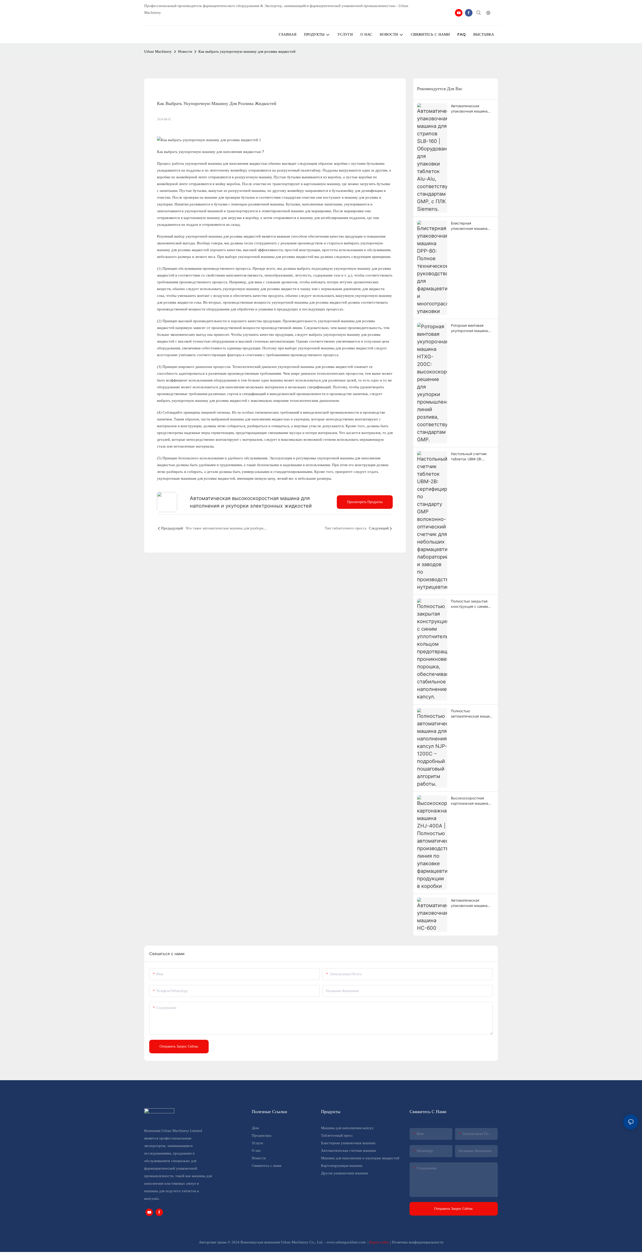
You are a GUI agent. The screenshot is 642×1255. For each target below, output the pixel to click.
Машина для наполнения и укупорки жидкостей (360, 1158)
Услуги (257, 1143)
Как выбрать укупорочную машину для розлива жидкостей (246, 51)
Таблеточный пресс (337, 1135)
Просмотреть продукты (364, 502)
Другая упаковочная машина (344, 1173)
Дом (255, 1128)
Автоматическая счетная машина (348, 1151)
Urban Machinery (158, 51)
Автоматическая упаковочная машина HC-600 (469, 903)
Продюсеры (261, 1135)
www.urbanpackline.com (347, 1242)
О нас (256, 1151)
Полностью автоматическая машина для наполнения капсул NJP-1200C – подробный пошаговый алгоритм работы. (472, 714)
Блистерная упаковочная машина (348, 1143)
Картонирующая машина (341, 1166)
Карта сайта (379, 1242)
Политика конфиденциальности (417, 1242)
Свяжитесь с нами (266, 1166)
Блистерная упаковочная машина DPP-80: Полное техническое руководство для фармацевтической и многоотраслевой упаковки (469, 226)
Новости (185, 51)
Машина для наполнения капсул (347, 1128)
